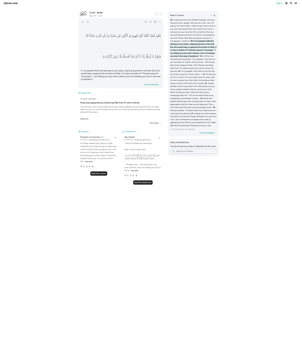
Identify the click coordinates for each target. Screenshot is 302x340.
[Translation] (214, 15)
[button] (158, 35)
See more (88, 162)
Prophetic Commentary (90, 137)
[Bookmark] (88, 22)
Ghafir (92, 12)
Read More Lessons (99, 173)
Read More (84, 119)
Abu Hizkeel (129, 137)
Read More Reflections (142, 182)
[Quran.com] (11, 3)
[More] (160, 22)
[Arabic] (211, 15)
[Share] (150, 22)
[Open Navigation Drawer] (296, 3)
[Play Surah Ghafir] (83, 22)
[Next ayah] (161, 14)
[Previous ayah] (157, 14)
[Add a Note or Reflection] (155, 22)
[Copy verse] (146, 22)
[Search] (291, 3)
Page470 (92, 16)
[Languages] (286, 3)
